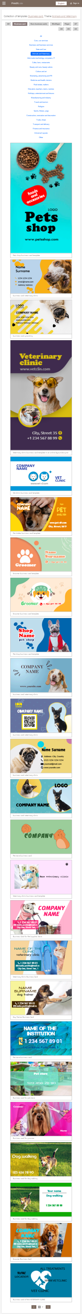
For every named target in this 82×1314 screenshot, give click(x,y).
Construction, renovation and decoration (41, 115)
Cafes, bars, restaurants (41, 62)
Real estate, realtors (41, 85)
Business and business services (41, 45)
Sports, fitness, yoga (41, 111)
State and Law (41, 49)
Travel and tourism (41, 102)
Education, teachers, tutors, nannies (41, 89)
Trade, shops (41, 120)
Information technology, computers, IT (41, 58)
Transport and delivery (41, 124)
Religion (41, 107)
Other (41, 137)
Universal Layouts (41, 133)
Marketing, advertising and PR (41, 76)
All (41, 36)
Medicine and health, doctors (41, 80)
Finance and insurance (41, 129)
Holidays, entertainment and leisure (41, 93)
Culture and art (41, 71)
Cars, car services (41, 41)
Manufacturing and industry (41, 98)
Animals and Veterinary (41, 54)
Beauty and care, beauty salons (41, 67)
